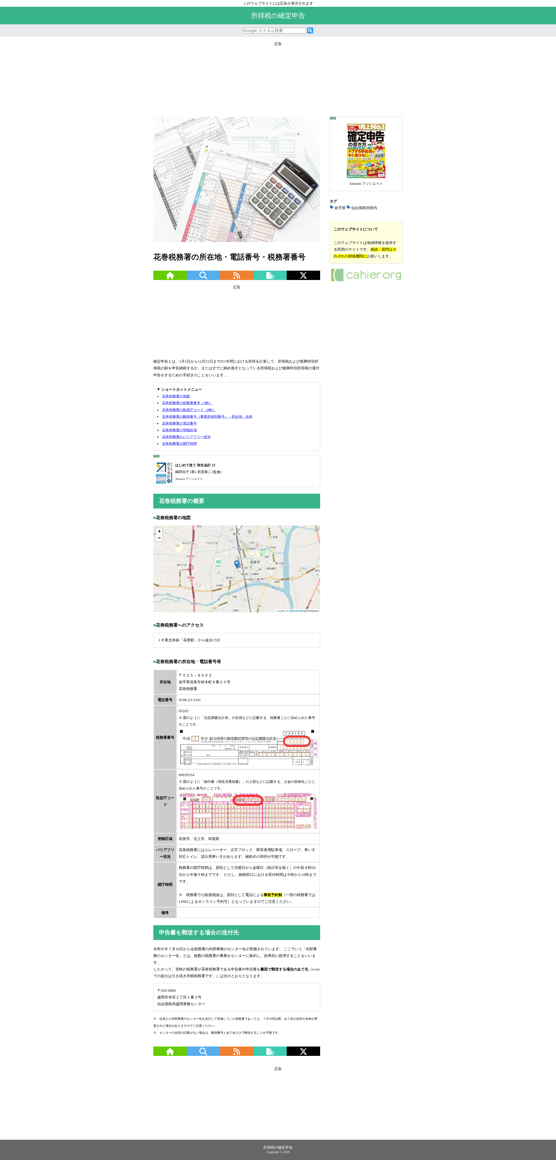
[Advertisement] (278, 77)
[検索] (310, 30)
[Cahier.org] (366, 280)
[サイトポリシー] (270, 278)
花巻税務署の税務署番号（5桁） (187, 403)
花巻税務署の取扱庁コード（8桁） (189, 410)
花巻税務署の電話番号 (179, 423)
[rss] (237, 278)
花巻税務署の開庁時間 (179, 443)
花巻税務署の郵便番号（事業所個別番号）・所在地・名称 (207, 416)
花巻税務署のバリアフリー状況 (186, 437)
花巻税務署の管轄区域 (179, 430)
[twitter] (303, 278)
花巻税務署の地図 (176, 396)
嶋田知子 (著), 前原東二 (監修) (198, 471)
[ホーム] (170, 278)
